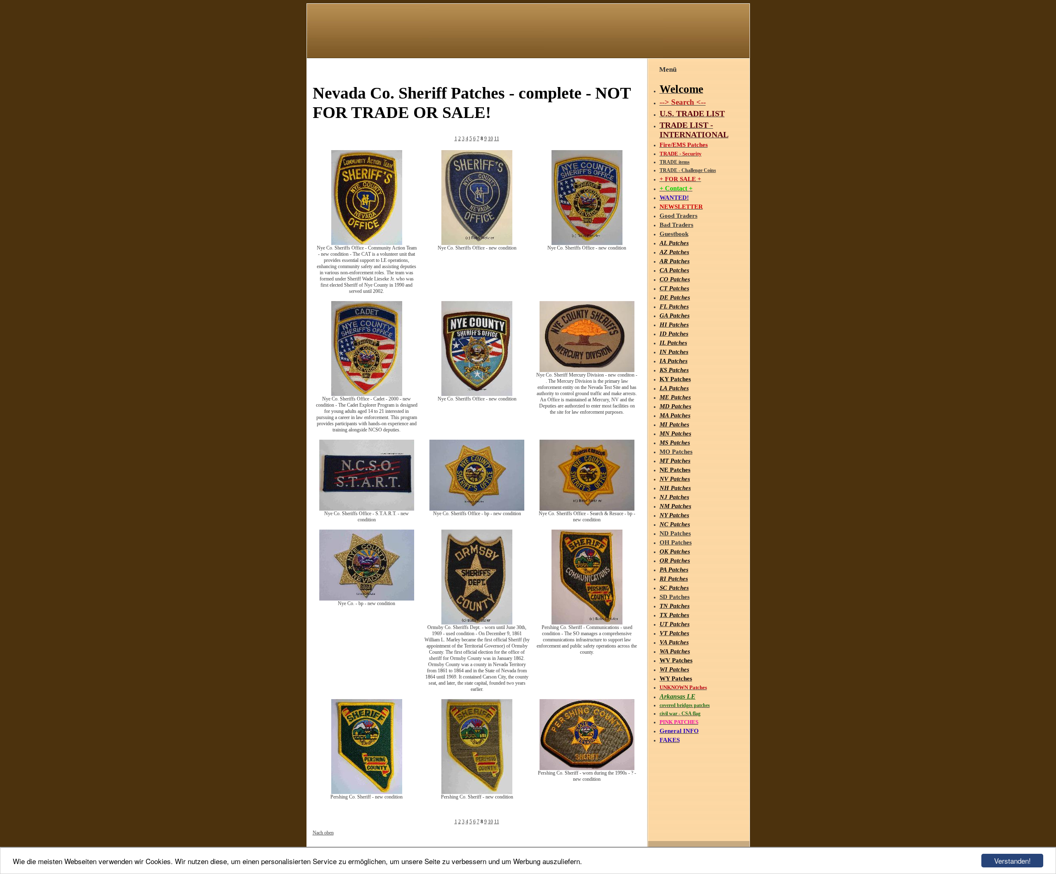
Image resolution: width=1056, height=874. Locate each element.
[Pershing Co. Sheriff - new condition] (366, 792)
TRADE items (675, 162)
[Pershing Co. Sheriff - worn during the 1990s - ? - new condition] (587, 768)
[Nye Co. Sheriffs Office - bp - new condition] (476, 509)
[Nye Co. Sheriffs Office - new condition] (476, 243)
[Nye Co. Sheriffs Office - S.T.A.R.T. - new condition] (366, 509)
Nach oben (323, 833)
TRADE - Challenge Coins (688, 170)
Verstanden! (1012, 860)
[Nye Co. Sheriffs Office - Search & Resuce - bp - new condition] (587, 509)
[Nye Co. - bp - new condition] (366, 599)
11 (496, 138)
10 (490, 138)
